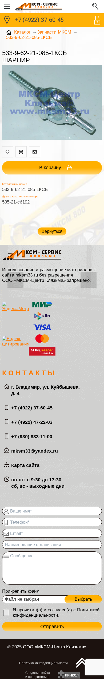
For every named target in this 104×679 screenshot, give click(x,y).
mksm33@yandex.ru (34, 451)
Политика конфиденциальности (43, 663)
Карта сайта (25, 465)
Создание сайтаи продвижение (37, 675)
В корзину (50, 167)
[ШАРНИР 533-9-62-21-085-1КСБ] (52, 103)
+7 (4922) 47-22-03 (32, 422)
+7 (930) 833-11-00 (31, 436)
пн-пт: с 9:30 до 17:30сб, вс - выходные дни (38, 483)
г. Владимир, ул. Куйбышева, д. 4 (45, 390)
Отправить (52, 626)
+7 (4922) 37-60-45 (39, 20)
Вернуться (52, 231)
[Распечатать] (21, 152)
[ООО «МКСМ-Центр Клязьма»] (52, 6)
